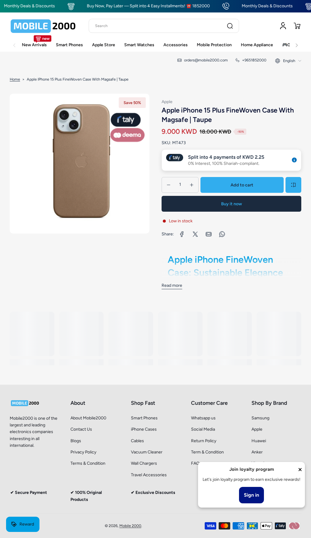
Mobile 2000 (130, 525)
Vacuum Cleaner (146, 452)
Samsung (260, 418)
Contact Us (81, 429)
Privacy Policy (83, 452)
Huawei (258, 440)
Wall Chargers (144, 463)
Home (15, 79)
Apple (256, 429)
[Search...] (230, 26)
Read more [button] (172, 285)
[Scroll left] (14, 42)
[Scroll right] (296, 42)
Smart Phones (144, 418)
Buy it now (231, 204)
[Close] (300, 470)
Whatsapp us (203, 418)
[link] (181, 234)
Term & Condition (207, 452)
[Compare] (293, 185)
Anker (257, 452)
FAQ (195, 463)
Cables (137, 440)
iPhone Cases (144, 429)
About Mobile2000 (88, 418)
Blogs (75, 440)
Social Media (203, 429)
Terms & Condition (87, 463)
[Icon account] (283, 26)
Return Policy (203, 440)
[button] (297, 26)
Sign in (251, 495)
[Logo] (43, 25)
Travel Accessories (149, 474)
